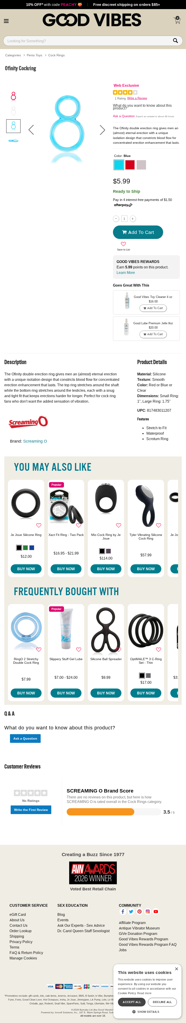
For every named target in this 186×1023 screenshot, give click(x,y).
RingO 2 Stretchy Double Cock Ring (26, 661)
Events (63, 920)
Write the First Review (31, 810)
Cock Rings (56, 55)
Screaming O (35, 441)
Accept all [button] (132, 1002)
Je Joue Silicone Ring (26, 535)
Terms (14, 947)
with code (54, 4)
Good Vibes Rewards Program (143, 939)
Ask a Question (124, 116)
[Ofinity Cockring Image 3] (67, 130)
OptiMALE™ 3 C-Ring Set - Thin (146, 661)
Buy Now (26, 569)
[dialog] (147, 991)
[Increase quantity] (133, 218)
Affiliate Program (132, 922)
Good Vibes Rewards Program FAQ (147, 944)
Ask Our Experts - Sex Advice (81, 925)
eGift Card (18, 914)
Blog (61, 914)
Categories (13, 55)
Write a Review (137, 98)
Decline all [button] (162, 1002)
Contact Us (18, 925)
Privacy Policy (21, 941)
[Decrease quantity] (116, 218)
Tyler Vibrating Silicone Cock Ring (146, 536)
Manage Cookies (23, 958)
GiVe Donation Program (138, 933)
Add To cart (141, 232)
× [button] (176, 969)
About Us (17, 920)
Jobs (123, 950)
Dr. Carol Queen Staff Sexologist (83, 931)
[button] (6, 20)
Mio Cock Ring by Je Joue (106, 536)
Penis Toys (34, 55)
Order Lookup (21, 931)
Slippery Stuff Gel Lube (66, 659)
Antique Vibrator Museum (139, 928)
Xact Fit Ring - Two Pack (66, 535)
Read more (144, 993)
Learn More (126, 272)
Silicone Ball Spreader (106, 659)
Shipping (17, 936)
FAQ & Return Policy (26, 952)
